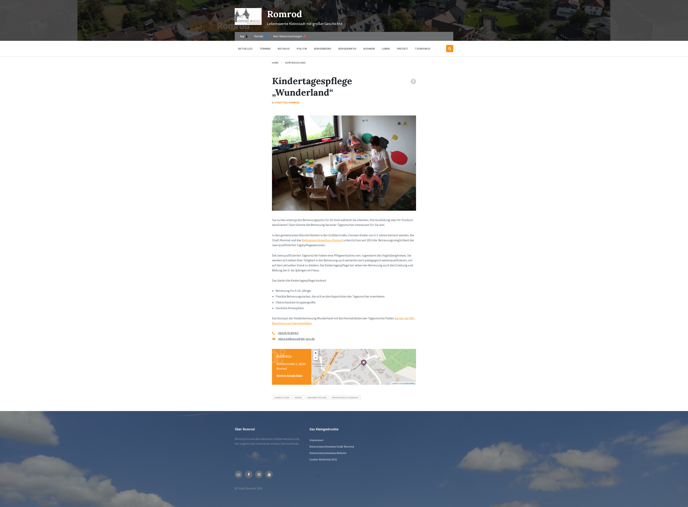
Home (275, 62)
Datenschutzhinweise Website (328, 453)
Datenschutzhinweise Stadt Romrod (331, 446)
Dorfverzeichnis (295, 62)
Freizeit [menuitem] (402, 48)
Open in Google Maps (289, 375)
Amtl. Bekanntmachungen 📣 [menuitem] (289, 36)
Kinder (298, 397)
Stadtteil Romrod (286, 102)
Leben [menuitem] (386, 48)
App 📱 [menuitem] (244, 36)
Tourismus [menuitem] (422, 48)
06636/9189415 (288, 333)
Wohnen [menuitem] (369, 48)
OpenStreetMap (408, 383)
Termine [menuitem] (265, 48)
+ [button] (316, 353)
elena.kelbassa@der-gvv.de (296, 339)
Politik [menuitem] (302, 48)
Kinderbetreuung (317, 397)
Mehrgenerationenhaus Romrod (322, 240)
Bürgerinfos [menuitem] (347, 48)
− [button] (316, 358)
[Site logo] (248, 24)
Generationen (282, 397)
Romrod (284, 14)
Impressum (316, 440)
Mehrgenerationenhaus (345, 397)
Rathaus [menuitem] (284, 48)
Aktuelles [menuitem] (245, 48)
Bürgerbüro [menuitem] (322, 48)
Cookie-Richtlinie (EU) (323, 459)
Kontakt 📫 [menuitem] (260, 36)
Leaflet (395, 383)
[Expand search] (449, 48)
